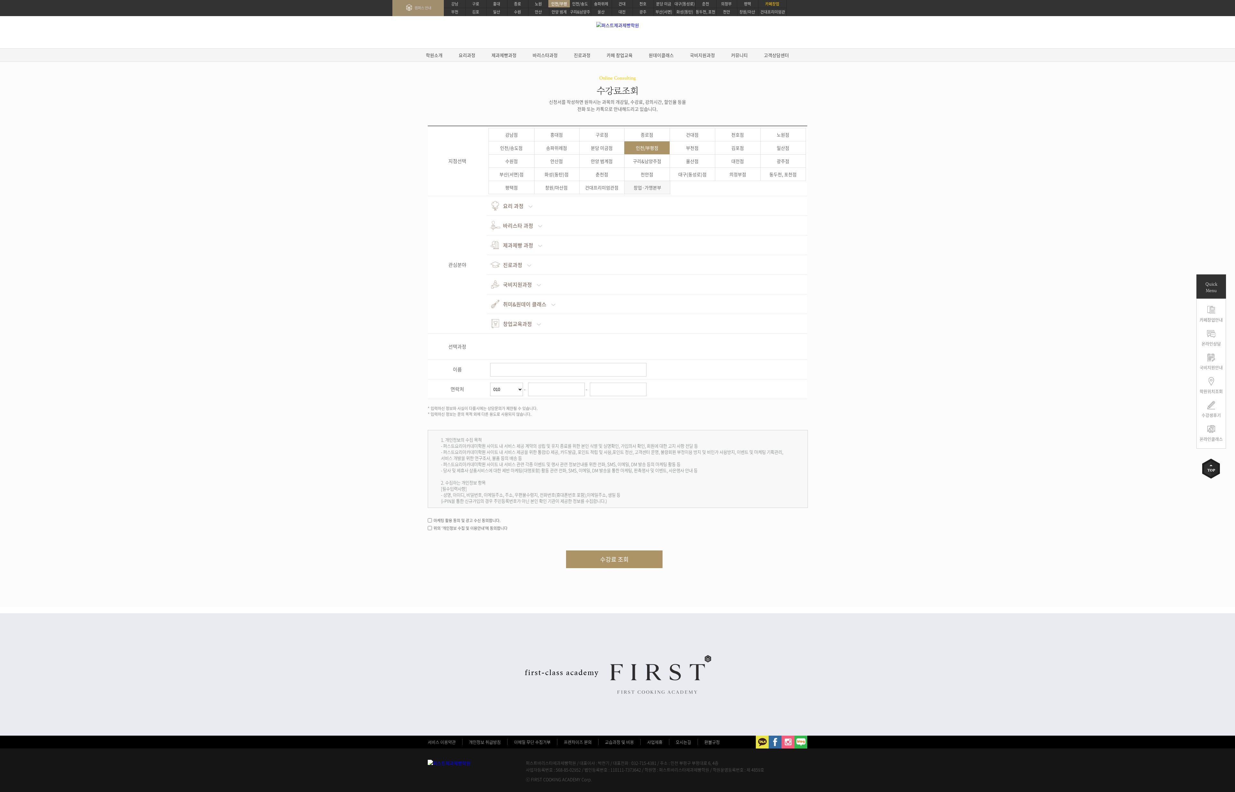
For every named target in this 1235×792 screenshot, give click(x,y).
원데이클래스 (661, 55)
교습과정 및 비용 (619, 742)
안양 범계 (559, 12)
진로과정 (582, 55)
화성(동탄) (684, 12)
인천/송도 (580, 4)
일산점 (783, 148)
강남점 (511, 134)
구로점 (602, 134)
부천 (454, 12)
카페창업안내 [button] (1211, 320)
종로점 (647, 134)
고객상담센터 (776, 55)
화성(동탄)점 (556, 174)
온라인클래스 (1211, 439)
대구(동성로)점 (692, 174)
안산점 (556, 161)
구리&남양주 (580, 12)
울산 (601, 12)
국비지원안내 (1211, 367)
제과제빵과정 (504, 55)
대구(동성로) (684, 4)
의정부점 (737, 174)
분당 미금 (663, 4)
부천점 (692, 148)
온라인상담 (1211, 343)
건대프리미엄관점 (601, 187)
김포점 (737, 148)
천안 (726, 12)
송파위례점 (556, 148)
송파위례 (601, 4)
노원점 (783, 134)
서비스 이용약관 (442, 742)
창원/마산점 (556, 187)
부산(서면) (663, 12)
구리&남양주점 (647, 161)
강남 (454, 4)
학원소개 (434, 55)
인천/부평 (559, 4)
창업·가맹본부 (647, 187)
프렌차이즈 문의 (578, 742)
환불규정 (712, 742)
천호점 (737, 134)
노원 (538, 4)
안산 (538, 12)
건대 (622, 4)
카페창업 (772, 4)
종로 (517, 4)
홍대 (496, 4)
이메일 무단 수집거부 (532, 742)
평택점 (511, 187)
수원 (517, 12)
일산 (496, 12)
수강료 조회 (614, 559)
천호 (642, 4)
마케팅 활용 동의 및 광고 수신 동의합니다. (467, 520)
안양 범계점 (602, 161)
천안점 (647, 174)
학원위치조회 (1211, 391)
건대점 (692, 134)
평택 (747, 4)
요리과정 (467, 55)
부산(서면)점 (511, 174)
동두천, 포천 (705, 12)
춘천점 (602, 174)
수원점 (511, 161)
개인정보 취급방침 (485, 742)
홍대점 (556, 134)
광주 (642, 12)
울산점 (692, 161)
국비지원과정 (702, 55)
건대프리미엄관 (772, 12)
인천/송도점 (511, 148)
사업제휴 (655, 742)
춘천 (705, 4)
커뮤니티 (739, 55)
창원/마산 (747, 12)
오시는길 (683, 742)
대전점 (737, 161)
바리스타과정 (545, 55)
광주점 (783, 161)
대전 (622, 12)
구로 (475, 4)
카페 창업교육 (620, 55)
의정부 (726, 4)
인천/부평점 (647, 148)
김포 (475, 12)
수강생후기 (1211, 415)
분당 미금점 (602, 148)
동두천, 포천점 (783, 174)
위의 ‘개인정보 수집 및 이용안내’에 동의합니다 (471, 528)
